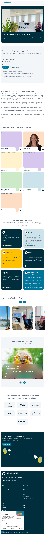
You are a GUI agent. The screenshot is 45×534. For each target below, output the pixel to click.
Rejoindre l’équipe (6, 489)
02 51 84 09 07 (7, 61)
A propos (4, 487)
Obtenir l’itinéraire (15, 67)
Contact (3, 492)
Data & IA (9, 253)
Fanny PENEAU (10, 532)
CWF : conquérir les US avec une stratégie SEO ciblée (21, 372)
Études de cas (5, 503)
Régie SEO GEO (26, 496)
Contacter (5, 67)
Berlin (24, 507)
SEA (7, 273)
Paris (24, 503)
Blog (3, 505)
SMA (30, 253)
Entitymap (4, 507)
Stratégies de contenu (33, 273)
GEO (30, 232)
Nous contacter (6, 444)
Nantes (24, 505)
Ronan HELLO (25, 532)
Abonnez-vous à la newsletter (9, 480)
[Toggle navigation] (42, 3)
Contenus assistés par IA (28, 498)
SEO (7, 232)
